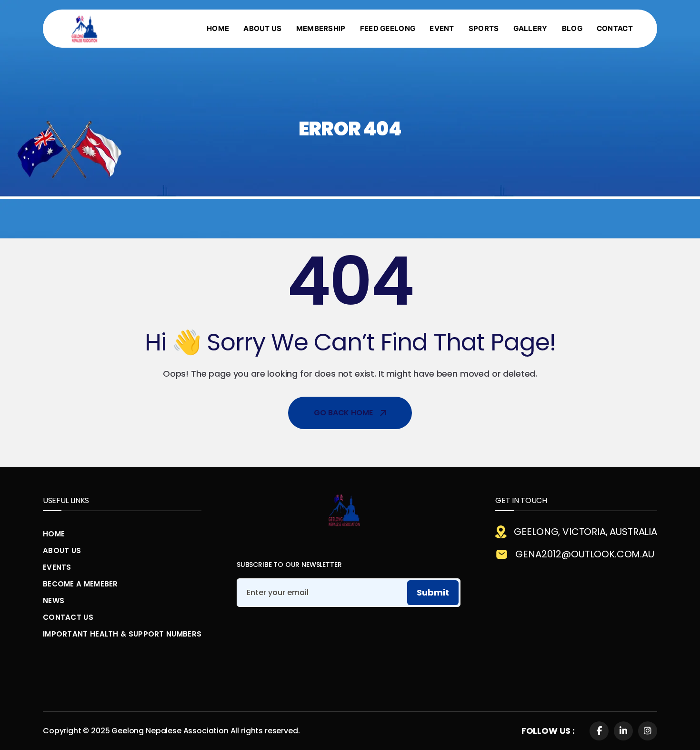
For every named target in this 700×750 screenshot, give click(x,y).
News (53, 601)
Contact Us (68, 617)
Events (57, 567)
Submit (433, 592)
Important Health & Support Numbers (122, 634)
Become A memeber (80, 584)
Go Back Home (343, 412)
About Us (62, 550)
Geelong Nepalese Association (170, 730)
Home (54, 534)
